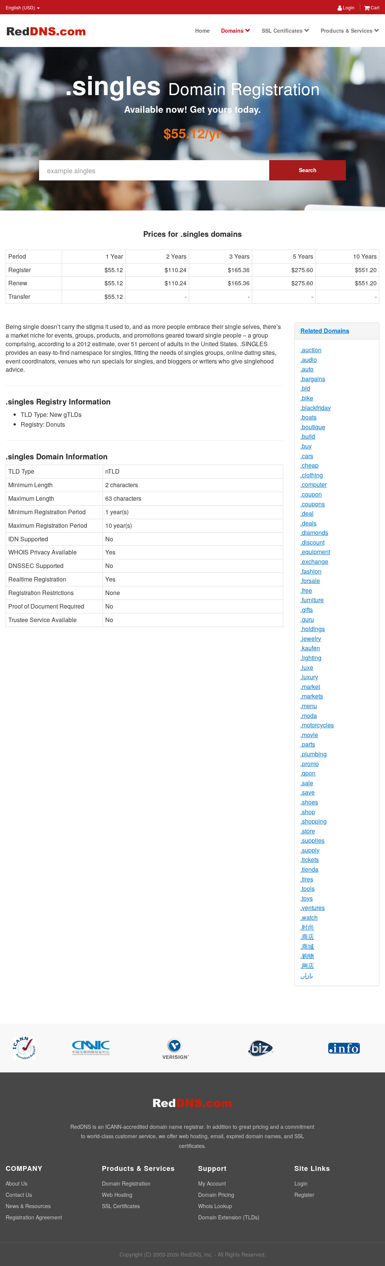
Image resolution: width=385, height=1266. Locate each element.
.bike (306, 398)
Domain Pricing (216, 1194)
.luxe (306, 667)
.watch (309, 917)
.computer (313, 484)
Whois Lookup (215, 1206)
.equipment (315, 551)
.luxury (309, 676)
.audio (308, 359)
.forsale (310, 580)
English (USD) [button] (21, 7)
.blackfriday (315, 407)
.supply (310, 850)
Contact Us (19, 1194)
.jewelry (310, 638)
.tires (306, 879)
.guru (307, 619)
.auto (307, 369)
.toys (306, 898)
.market (310, 686)
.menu (308, 705)
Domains (233, 30)
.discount (312, 542)
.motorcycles (317, 725)
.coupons (312, 504)
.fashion (310, 571)
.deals (308, 523)
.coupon (311, 494)
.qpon (307, 773)
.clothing (311, 475)
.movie (309, 734)
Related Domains (324, 330)
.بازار (306, 975)
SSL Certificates (283, 30)
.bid (305, 388)
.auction (310, 349)
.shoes (309, 802)
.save (307, 792)
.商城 (307, 946)
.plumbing (313, 754)
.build (307, 436)
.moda (308, 715)
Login (348, 7)
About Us (16, 1183)
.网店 (307, 965)
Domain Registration (126, 1183)
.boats (308, 417)
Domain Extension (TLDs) (228, 1217)
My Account (212, 1183)
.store (307, 831)
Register (304, 1194)
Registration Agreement (34, 1217)
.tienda (309, 869)
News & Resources (28, 1206)
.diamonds (314, 532)
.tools (307, 888)
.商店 (307, 936)
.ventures (312, 907)
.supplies (312, 840)
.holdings (312, 628)
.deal (307, 513)
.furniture (312, 599)
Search (308, 170)
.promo (309, 763)
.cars (306, 455)
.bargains (312, 378)
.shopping (313, 821)
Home (202, 30)
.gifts (306, 609)
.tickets (309, 859)
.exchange (314, 561)
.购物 (307, 955)
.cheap (309, 465)
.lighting (310, 657)
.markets (311, 696)
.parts (307, 744)
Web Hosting (117, 1194)
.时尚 (307, 927)
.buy (306, 446)
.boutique (312, 427)
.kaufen (310, 648)
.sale (306, 782)
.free (306, 590)
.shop (307, 811)
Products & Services (347, 30)
